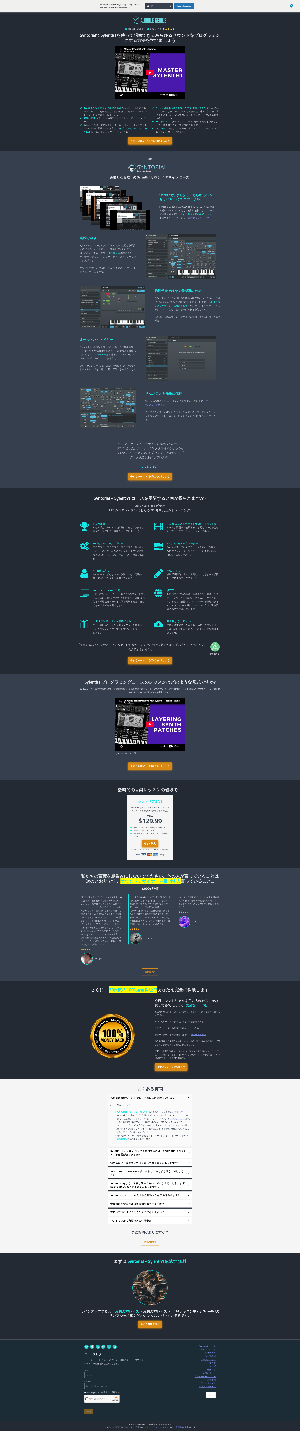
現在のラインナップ (198, 218)
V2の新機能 (210, 1356)
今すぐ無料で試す (150, 1324)
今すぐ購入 (150, 843)
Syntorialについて (207, 1346)
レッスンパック (177, 1118)
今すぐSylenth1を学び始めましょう (150, 141)
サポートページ (198, 1034)
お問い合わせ (150, 1241)
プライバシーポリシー (205, 1376)
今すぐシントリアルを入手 (171, 1067)
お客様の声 (150, 972)
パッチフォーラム (207, 1386)
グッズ (212, 1366)
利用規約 (211, 1380)
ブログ (212, 1363)
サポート (211, 1369)
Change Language (184, 6)
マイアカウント (208, 1349)
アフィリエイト (208, 1383)
